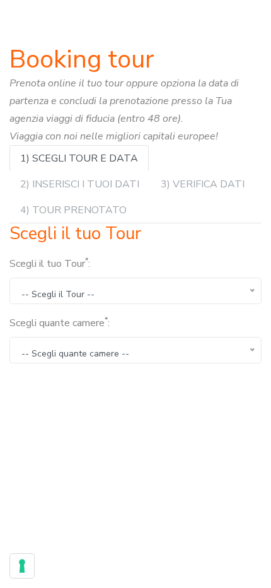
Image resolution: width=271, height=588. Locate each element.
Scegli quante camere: (59, 322)
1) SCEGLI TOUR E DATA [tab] (79, 158)
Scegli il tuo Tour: (49, 263)
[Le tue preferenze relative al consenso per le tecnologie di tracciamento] (22, 566)
